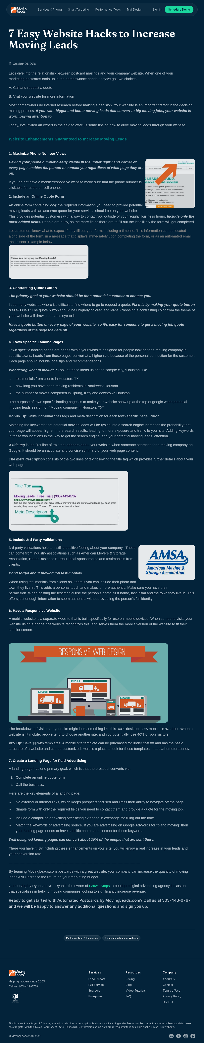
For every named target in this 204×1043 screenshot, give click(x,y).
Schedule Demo (179, 9)
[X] (179, 1035)
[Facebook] (192, 1035)
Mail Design (134, 9)
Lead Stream (96, 979)
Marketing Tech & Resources (82, 938)
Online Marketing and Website (121, 938)
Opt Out (168, 1002)
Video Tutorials (136, 990)
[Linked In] (172, 1035)
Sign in (157, 9)
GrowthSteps (99, 886)
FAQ (128, 996)
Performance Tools (108, 9)
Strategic (94, 990)
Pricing (130, 979)
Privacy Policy (172, 996)
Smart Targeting (78, 9)
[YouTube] (186, 1035)
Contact (168, 984)
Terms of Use (171, 990)
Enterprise (95, 996)
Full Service (96, 984)
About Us (169, 979)
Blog (129, 984)
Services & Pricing (50, 9)
